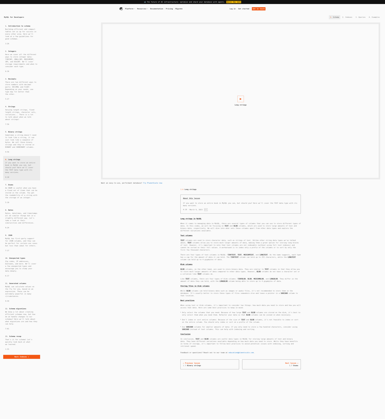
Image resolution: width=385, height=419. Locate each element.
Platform (130, 9)
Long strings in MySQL (191, 219)
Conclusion (185, 334)
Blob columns (186, 264)
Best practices (187, 300)
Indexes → (21, 357)
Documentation (156, 9)
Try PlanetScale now (152, 183)
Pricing (169, 9)
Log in (233, 9)
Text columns (186, 235)
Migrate (178, 9)
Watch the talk (234, 2)
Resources (142, 9)
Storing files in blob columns (195, 286)
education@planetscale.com (241, 353)
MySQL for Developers (14, 17)
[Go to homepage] (121, 8)
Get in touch (259, 9)
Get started (243, 9)
